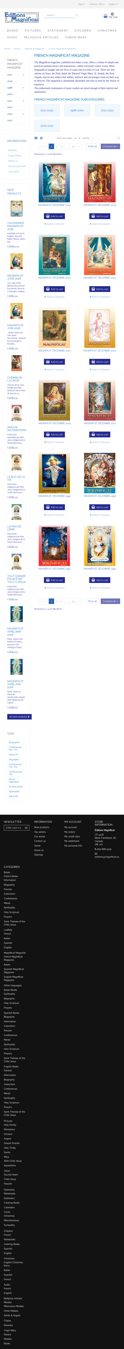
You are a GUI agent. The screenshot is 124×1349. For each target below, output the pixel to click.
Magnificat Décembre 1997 (54, 568)
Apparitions (10, 1165)
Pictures (33, 30)
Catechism (9, 894)
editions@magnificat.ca (107, 857)
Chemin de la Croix (14, 379)
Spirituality (9, 907)
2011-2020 (107, 110)
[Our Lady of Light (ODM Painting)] (16, 614)
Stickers (8, 1134)
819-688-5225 (104, 849)
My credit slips (72, 836)
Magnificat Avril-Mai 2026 (15, 684)
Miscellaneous (11, 1220)
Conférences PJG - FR (15, 748)
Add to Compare (55, 224)
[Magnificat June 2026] (16, 261)
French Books (11, 876)
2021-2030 (46, 110)
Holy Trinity (10, 1148)
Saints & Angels (12, 1315)
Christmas (107, 30)
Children (83, 30)
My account (70, 827)
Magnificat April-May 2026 (15, 631)
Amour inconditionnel (19, 429)
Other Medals (11, 1311)
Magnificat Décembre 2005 (54, 205)
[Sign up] (26, 828)
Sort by (86, 138)
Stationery (58, 30)
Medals (8, 1302)
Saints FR (13, 754)
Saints (7, 1152)
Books (12, 30)
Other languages (13, 985)
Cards (7, 1212)
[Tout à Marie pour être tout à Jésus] (16, 562)
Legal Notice (15, 155)
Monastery (9, 1129)
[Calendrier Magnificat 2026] (16, 209)
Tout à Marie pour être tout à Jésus (16, 579)
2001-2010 (47, 125)
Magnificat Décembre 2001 (54, 350)
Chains (7, 1320)
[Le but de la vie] (16, 462)
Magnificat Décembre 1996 (100, 568)
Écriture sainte (16, 786)
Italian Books (10, 990)
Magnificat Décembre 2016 (54, 423)
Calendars (9, 1207)
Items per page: (64, 138)
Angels (7, 1138)
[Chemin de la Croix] (16, 363)
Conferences (10, 898)
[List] (42, 137)
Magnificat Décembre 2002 (100, 277)
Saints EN (13, 796)
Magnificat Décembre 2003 (54, 277)
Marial (7, 903)
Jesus (7, 1170)
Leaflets (8, 930)
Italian (7, 938)
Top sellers (40, 832)
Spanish (8, 943)
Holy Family (10, 1125)
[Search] (77, 15)
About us (13, 161)
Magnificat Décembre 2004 (100, 205)
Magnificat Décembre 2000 (99, 350)
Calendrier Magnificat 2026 (15, 226)
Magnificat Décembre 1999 (54, 496)
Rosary (7, 1334)
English (8, 947)
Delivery (12, 150)
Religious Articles (41, 37)
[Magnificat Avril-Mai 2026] (16, 667)
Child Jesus (10, 1179)
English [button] (112, 4)
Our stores (13, 171)
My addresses (71, 841)
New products (41, 827)
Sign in (81, 4)
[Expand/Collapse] (23, 78)
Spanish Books (11, 1013)
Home (37, 845)
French (7, 933)
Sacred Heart (11, 1174)
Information (10, 880)
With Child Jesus (13, 1161)
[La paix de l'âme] (16, 512)
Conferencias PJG (15, 773)
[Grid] (37, 137)
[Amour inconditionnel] (16, 413)
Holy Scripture (11, 912)
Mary (6, 1157)
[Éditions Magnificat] (21, 17)
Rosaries (8, 1325)
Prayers (8, 916)
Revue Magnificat (14, 780)
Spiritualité (14, 791)
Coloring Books (12, 1202)
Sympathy (9, 1225)
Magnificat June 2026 (15, 277)
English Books (11, 1066)
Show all (92, 146)
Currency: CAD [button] (96, 4)
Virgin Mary (76, 37)
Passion (8, 889)
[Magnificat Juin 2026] (16, 311)
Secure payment (17, 166)
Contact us (40, 841)
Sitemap (38, 854)
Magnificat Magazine (15, 953)
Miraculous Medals (14, 1306)
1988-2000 (77, 110)
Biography (14, 759)
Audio (12, 37)
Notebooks (9, 1193)
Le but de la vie (16, 478)
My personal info (73, 845)
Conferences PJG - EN (15, 765)
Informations (16, 141)
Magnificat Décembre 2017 (100, 423)
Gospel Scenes (12, 1143)
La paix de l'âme (14, 528)
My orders (69, 832)
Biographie (14, 742)
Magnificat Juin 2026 (15, 327)
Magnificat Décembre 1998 (100, 496)
